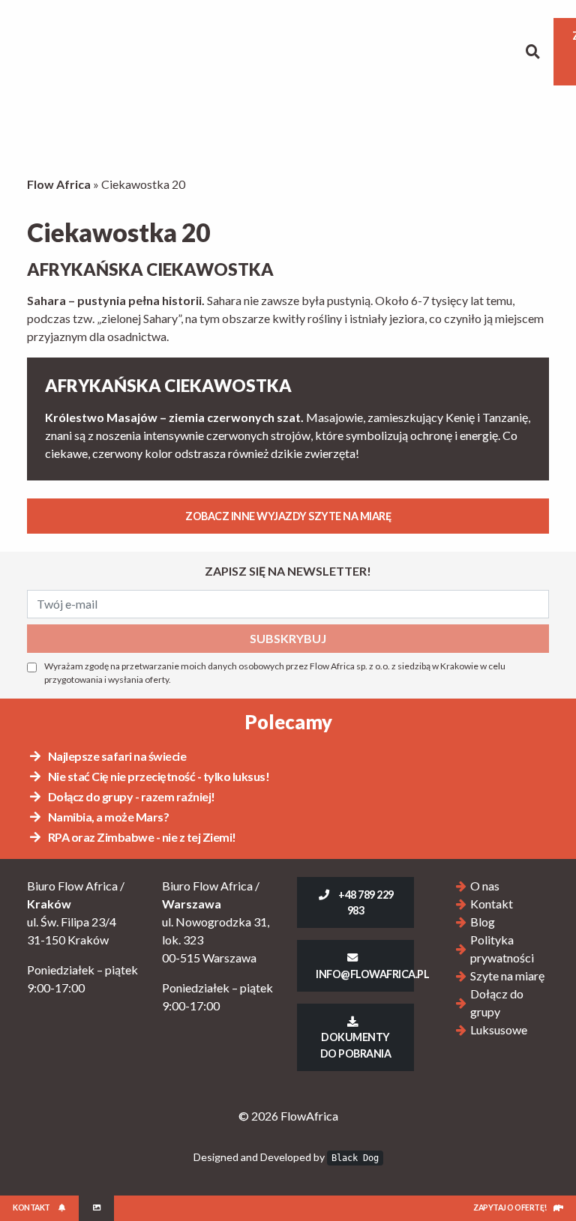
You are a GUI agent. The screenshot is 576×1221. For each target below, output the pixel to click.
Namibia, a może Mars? (107, 817)
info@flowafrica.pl (365, 974)
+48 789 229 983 (365, 902)
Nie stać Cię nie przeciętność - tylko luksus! (157, 776)
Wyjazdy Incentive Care (342, 51)
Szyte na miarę (104, 51)
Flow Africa (59, 184)
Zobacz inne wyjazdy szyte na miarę (288, 516)
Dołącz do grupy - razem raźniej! (130, 796)
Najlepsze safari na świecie (116, 756)
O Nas (56, 51)
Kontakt (477, 51)
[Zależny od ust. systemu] (96, 1208)
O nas (485, 885)
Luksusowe (249, 51)
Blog (411, 51)
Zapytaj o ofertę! (510, 1207)
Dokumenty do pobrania (356, 1045)
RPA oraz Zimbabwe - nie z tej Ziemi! (141, 837)
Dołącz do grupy (166, 51)
